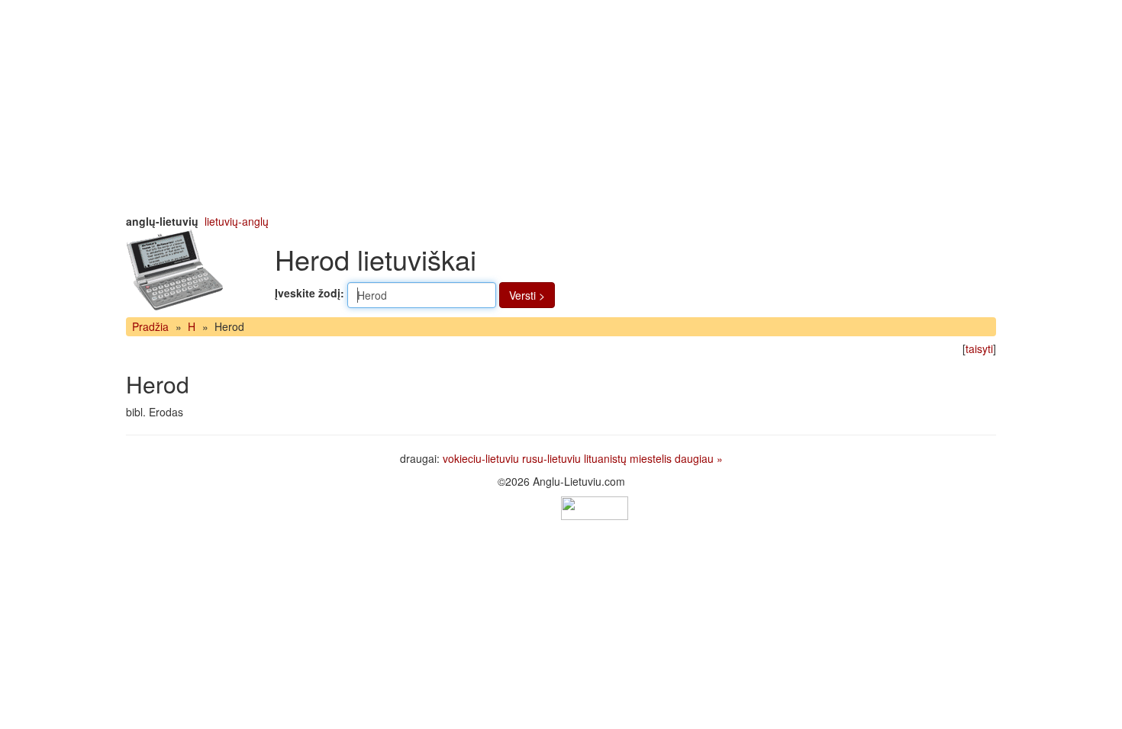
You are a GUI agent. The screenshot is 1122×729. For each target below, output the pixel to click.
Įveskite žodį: (309, 292)
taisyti (979, 348)
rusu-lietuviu (551, 458)
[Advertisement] (561, 107)
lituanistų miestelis (628, 458)
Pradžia (150, 326)
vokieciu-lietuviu (481, 458)
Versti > (527, 295)
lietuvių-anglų (237, 221)
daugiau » (699, 458)
